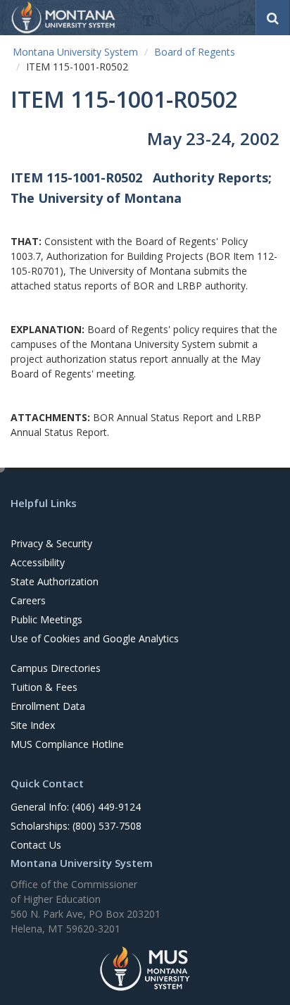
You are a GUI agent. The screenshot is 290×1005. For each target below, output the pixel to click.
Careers (28, 600)
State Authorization (55, 581)
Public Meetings (46, 619)
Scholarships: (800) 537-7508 (76, 825)
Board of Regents (194, 51)
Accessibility (38, 562)
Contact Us (36, 844)
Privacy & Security (51, 543)
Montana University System (75, 51)
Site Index (33, 725)
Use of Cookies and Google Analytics (95, 638)
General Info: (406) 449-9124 (76, 806)
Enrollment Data (48, 706)
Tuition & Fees (44, 687)
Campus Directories (56, 668)
